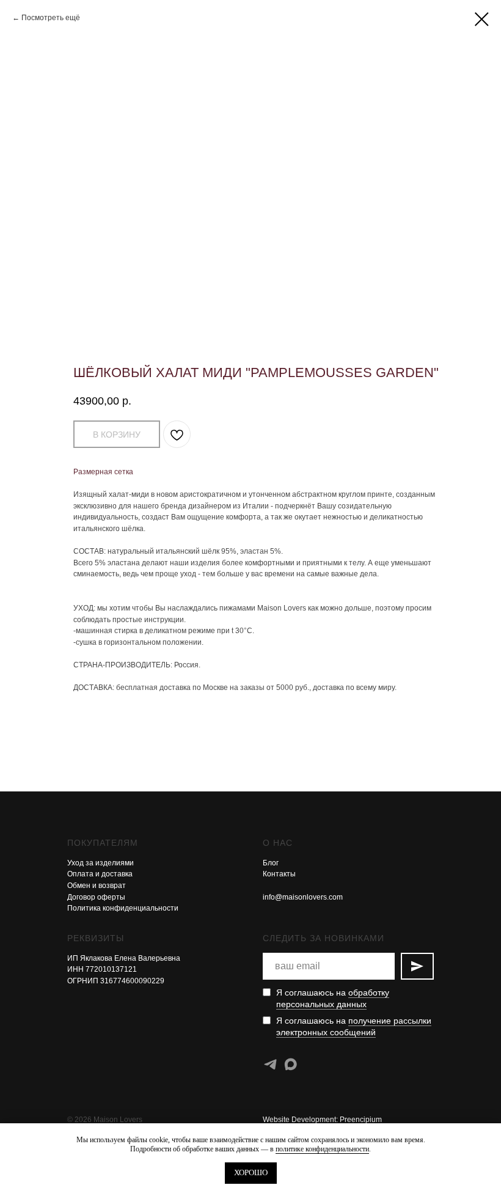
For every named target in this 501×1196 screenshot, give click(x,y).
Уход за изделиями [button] (100, 863)
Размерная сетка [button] (103, 472)
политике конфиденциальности (322, 1149)
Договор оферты (96, 897)
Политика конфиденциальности (122, 908)
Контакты (279, 874)
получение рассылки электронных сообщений (353, 1026)
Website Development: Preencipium (322, 1119)
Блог (271, 863)
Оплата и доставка (100, 874)
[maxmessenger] (290, 1064)
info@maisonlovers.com (303, 897)
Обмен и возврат (96, 885)
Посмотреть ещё (50, 17)
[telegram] (270, 1064)
